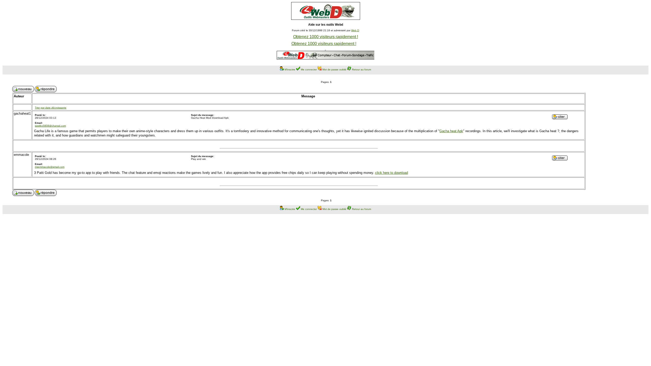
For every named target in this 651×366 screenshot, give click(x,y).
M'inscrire (290, 69)
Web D (355, 30)
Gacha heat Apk (451, 131)
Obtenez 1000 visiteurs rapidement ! (325, 37)
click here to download (391, 173)
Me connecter (309, 69)
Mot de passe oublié (334, 69)
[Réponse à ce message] (560, 118)
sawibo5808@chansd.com (50, 125)
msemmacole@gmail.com (49, 166)
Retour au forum (361, 69)
